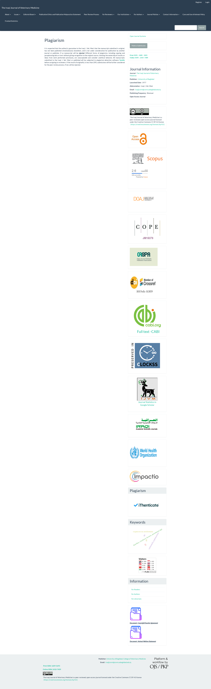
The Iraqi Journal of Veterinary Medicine (20, 7)
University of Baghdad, (114, 659)
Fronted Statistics (11, 21)
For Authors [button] (138, 14)
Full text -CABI (147, 331)
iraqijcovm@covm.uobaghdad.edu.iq (148, 90)
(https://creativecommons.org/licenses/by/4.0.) (147, 124)
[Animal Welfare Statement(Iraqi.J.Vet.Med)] (136, 632)
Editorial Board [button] (29, 14)
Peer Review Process (91, 14)
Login (207, 2)
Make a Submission (139, 46)
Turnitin (122, 60)
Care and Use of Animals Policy (194, 14)
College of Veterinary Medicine (134, 659)
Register (199, 2)
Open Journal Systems (138, 36)
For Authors (135, 594)
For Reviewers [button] (107, 14)
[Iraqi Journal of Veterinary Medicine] (147, 159)
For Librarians (136, 599)
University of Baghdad (146, 79)
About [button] (7, 14)
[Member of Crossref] (143, 284)
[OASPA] (144, 257)
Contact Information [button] (170, 14)
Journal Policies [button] (153, 14)
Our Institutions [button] (123, 14)
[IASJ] (147, 424)
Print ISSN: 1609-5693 (51, 666)
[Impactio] (144, 476)
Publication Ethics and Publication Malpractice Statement (60, 14)
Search (201, 28)
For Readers (135, 589)
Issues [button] (16, 14)
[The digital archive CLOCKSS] (145, 355)
